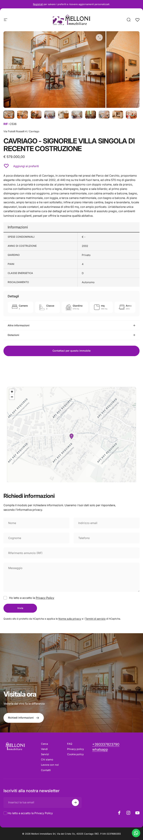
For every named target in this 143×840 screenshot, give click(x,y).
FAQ (69, 743)
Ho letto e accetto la (30, 813)
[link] (100, 749)
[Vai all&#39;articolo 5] (63, 115)
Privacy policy (75, 749)
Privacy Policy (45, 598)
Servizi (45, 754)
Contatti (46, 770)
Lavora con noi (50, 764)
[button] (71, 436)
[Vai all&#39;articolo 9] (117, 115)
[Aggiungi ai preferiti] (6, 166)
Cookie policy (75, 754)
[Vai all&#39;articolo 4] (49, 115)
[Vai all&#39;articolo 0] (8, 115)
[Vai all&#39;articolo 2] (22, 115)
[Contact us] (136, 833)
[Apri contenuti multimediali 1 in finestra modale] (99, 37)
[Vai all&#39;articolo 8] (104, 115)
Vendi (44, 749)
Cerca (44, 743)
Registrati (38, 4)
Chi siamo (47, 759)
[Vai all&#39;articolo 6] (77, 115)
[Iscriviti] (75, 802)
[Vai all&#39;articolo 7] (90, 115)
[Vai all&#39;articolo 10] (131, 115)
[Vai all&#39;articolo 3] (36, 115)
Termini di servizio (95, 618)
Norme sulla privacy (69, 618)
